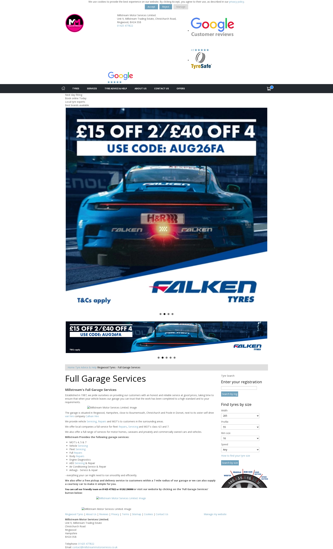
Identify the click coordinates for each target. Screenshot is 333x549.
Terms (125, 514)
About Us (141, 88)
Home (71, 367)
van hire (69, 416)
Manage (180, 6)
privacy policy (236, 1)
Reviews (103, 514)
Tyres (75, 88)
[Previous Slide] (60, 208)
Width (224, 410)
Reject (165, 6)
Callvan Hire (92, 416)
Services (92, 88)
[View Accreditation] (201, 60)
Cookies (148, 514)
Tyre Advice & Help (116, 88)
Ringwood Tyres (74, 514)
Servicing (92, 421)
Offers (181, 88)
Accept (151, 6)
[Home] (63, 88)
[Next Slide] (272, 208)
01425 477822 (125, 25)
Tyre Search (227, 375)
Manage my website (215, 514)
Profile (224, 421)
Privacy (115, 514)
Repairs (102, 421)
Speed (224, 444)
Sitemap (136, 514)
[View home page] (74, 22)
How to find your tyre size (235, 455)
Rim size (225, 433)
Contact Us (161, 88)
